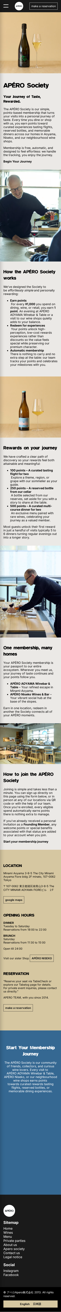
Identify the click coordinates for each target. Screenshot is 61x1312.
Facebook (11, 1275)
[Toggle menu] (5, 5)
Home (8, 1228)
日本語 (37, 1304)
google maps (13, 900)
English (25, 1304)
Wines (8, 1232)
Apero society (14, 1249)
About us (10, 1245)
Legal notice (12, 1257)
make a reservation (43, 6)
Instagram (11, 1271)
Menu (7, 1237)
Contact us (11, 1253)
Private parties (14, 1241)
